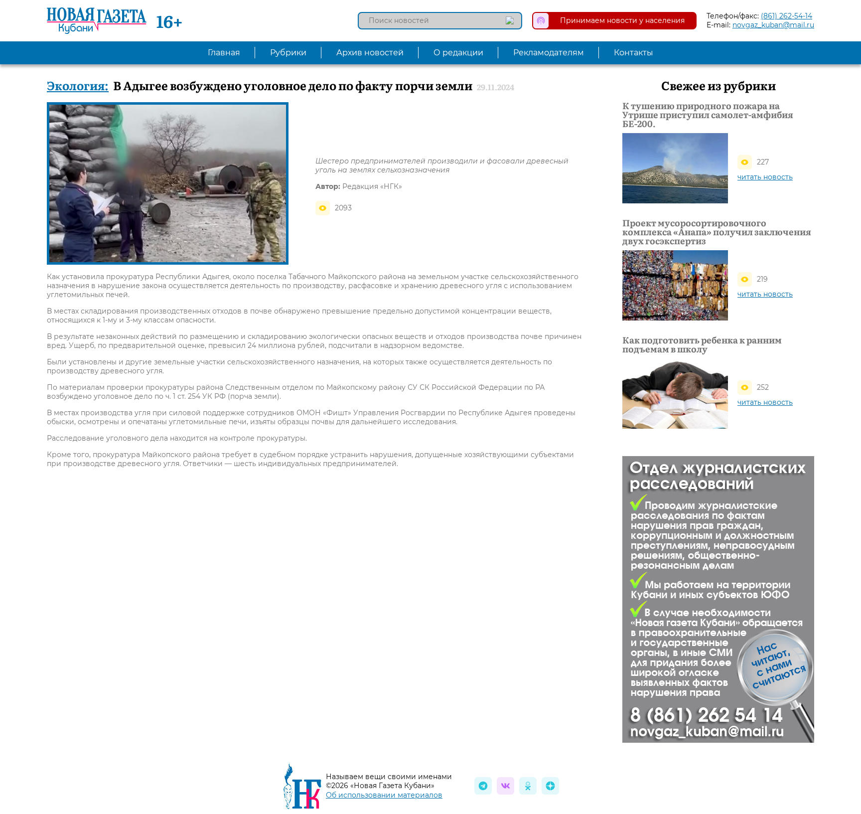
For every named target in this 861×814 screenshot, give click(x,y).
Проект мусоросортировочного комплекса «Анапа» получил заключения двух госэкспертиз (716, 231)
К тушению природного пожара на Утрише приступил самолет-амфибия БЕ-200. (707, 114)
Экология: (78, 85)
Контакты (633, 52)
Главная (224, 52)
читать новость (765, 176)
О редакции (458, 52)
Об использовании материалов (384, 795)
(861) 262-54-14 (786, 15)
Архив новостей (370, 52)
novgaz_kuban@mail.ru (773, 24)
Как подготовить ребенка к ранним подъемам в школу (702, 344)
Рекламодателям (548, 52)
